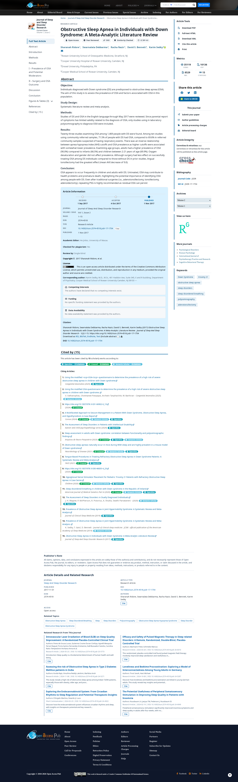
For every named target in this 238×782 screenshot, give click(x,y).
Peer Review (70, 746)
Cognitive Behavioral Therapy (191, 262)
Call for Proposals (72, 750)
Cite (123, 603)
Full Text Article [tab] (37, 41)
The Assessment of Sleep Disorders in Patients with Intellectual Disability (98, 424)
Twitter (194, 774)
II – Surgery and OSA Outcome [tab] (39, 82)
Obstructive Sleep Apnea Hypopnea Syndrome (158, 620)
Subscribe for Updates (160, 746)
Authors (125, 731)
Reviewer (125, 741)
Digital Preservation (102, 755)
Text (98, 336)
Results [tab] (32, 62)
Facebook (182, 774)
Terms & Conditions (102, 764)
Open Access (70, 741)
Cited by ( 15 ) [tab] (36, 112)
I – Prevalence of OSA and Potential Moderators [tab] (40, 72)
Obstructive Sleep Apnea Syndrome (59, 626)
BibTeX (83, 336)
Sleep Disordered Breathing (80, 620)
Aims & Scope (73, 12)
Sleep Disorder (187, 620)
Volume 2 (181, 200)
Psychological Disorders (189, 250)
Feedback (97, 736)
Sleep (97, 620)
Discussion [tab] (34, 90)
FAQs (123, 758)
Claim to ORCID (191, 99)
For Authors (171, 12)
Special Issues (129, 12)
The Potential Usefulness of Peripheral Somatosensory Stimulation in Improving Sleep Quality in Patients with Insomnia (153, 695)
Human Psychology (187, 253)
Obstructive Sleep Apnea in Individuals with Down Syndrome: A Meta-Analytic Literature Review (110, 536)
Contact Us (154, 755)
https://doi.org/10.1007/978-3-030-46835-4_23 (86, 468)
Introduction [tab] (35, 52)
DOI (107, 40)
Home (107, 5)
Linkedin (205, 774)
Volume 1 (181, 206)
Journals (149, 5)
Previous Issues (110, 12)
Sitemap (153, 750)
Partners (153, 736)
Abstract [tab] (33, 46)
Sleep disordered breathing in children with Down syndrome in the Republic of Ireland (106, 488)
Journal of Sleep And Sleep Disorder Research (86, 18)
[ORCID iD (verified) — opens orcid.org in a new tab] (165, 47)
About (119, 5)
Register (204, 5)
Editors (124, 736)
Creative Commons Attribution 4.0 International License (128, 774)
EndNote (91, 336)
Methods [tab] (33, 57)
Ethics (95, 746)
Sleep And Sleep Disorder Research (60, 583)
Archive (144, 12)
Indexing (157, 12)
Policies (132, 5)
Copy (117, 228)
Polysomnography (127, 620)
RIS (77, 336)
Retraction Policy (101, 750)
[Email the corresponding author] (62, 50)
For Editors (187, 12)
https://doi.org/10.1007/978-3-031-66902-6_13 (86, 404)
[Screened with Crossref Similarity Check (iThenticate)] (187, 159)
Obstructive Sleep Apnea (55, 620)
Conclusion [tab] (34, 95)
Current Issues (91, 12)
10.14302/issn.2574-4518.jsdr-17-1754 (95, 228)
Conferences (70, 755)
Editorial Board (55, 12)
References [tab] (34, 106)
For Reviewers (204, 12)
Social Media (155, 731)
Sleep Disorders (109, 620)
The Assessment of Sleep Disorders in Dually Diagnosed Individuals (97, 497)
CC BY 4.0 (144, 40)
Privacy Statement (101, 760)
